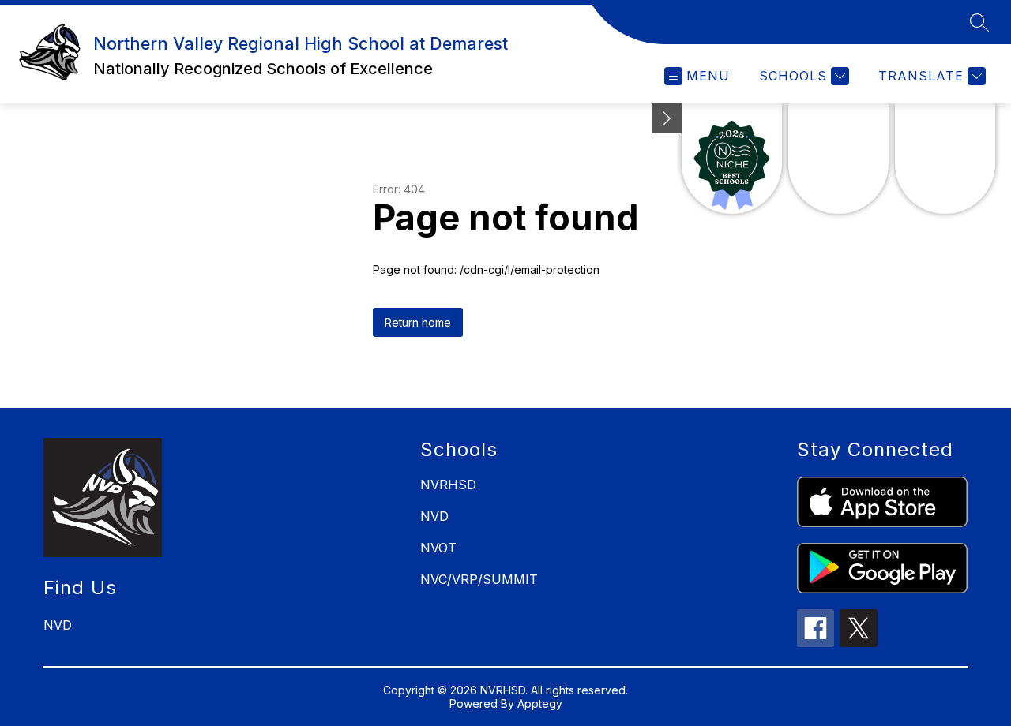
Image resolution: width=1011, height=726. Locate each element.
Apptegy (539, 703)
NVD (434, 516)
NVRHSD (448, 484)
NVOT (438, 548)
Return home (418, 322)
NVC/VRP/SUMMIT (479, 579)
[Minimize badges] (667, 118)
